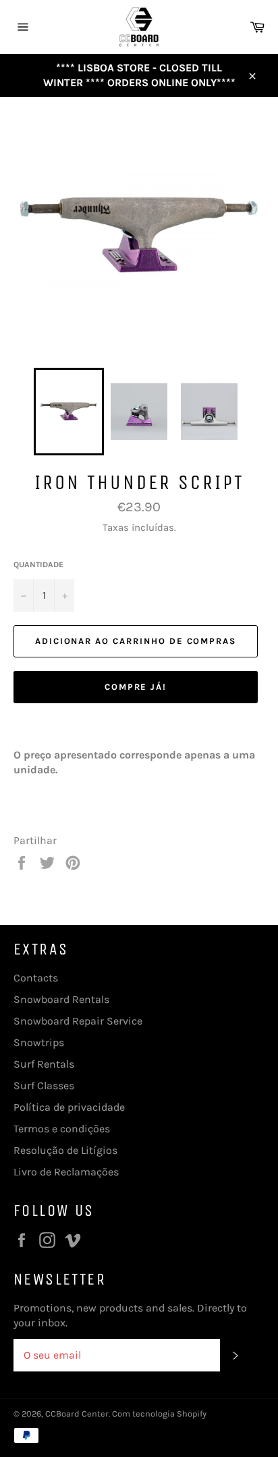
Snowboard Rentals (61, 999)
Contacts (35, 977)
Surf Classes (43, 1085)
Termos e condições (61, 1128)
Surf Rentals (43, 1064)
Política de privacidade (69, 1107)
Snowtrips (38, 1042)
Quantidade (38, 564)
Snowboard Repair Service (77, 1020)
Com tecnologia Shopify (159, 1414)
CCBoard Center (77, 1414)
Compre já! (136, 687)
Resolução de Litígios (65, 1150)
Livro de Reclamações (66, 1171)
